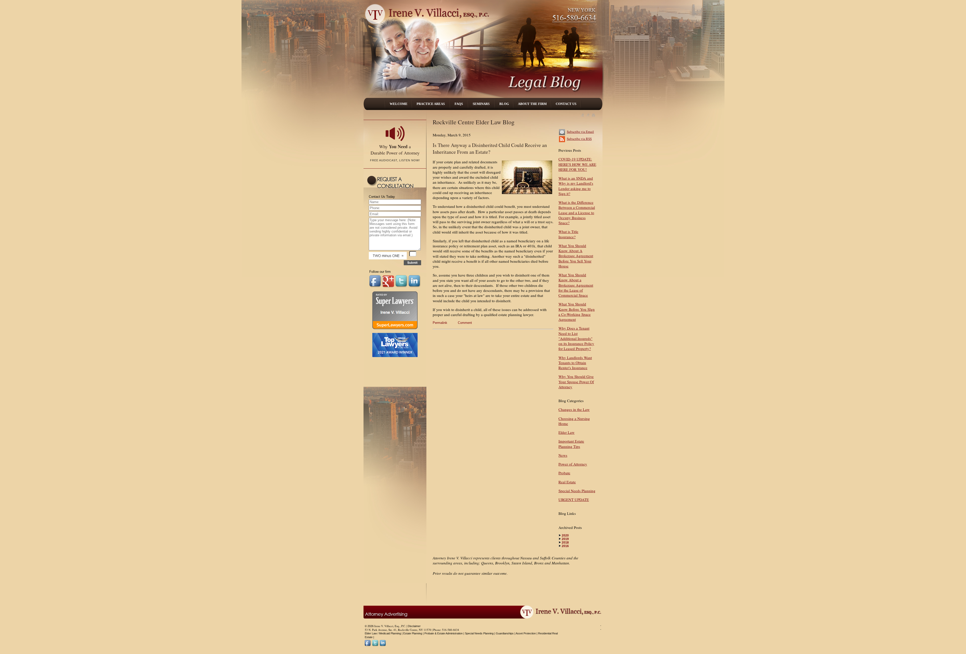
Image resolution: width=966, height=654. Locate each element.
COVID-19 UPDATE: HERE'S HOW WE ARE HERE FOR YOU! (577, 164)
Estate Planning (412, 633)
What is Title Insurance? (568, 234)
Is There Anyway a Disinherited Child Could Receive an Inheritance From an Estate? (490, 148)
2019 (565, 539)
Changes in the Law (574, 409)
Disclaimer (414, 626)
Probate (564, 472)
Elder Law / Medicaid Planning (383, 633)
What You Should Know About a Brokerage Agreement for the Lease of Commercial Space (575, 285)
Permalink (440, 323)
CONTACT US (566, 104)
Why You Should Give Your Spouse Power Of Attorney (576, 381)
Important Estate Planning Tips (571, 444)
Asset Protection (526, 633)
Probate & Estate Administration (443, 633)
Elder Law (566, 432)
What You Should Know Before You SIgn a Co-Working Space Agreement (576, 311)
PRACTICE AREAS (431, 104)
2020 (565, 535)
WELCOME (399, 104)
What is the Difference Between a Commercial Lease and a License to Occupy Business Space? (576, 212)
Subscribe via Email (580, 131)
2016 (565, 546)
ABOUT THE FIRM (532, 104)
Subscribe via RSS (579, 138)
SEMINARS (481, 104)
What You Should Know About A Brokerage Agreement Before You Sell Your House (575, 255)
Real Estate (567, 481)
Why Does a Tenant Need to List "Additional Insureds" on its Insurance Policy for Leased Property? (576, 338)
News (562, 455)
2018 (565, 542)
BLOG (504, 104)
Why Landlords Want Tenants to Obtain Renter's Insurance (575, 362)
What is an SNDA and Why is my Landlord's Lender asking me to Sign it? (575, 186)
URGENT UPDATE (573, 499)
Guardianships (505, 633)
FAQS (459, 104)
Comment (465, 323)
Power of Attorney (572, 464)
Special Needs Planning (576, 490)
